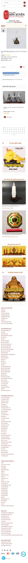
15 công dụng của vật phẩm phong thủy (11, 234)
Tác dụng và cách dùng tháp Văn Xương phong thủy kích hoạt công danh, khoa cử (13, 205)
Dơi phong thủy (4, 455)
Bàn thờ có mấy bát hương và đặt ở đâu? (12, 255)
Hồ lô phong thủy (5, 414)
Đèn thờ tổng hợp (5, 342)
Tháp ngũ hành (4, 428)
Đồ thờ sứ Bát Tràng (5, 370)
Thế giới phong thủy (5, 315)
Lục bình (3, 419)
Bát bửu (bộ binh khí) (5, 390)
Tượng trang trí (4, 483)
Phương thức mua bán (6, 533)
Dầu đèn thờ (3, 373)
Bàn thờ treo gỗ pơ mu (6, 347)
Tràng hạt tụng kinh (5, 387)
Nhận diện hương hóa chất (7, 523)
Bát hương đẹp (4, 356)
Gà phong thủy (4, 450)
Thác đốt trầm (4, 385)
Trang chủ (3, 309)
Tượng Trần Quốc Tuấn (6, 485)
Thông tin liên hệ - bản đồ (6, 543)
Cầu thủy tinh (4, 413)
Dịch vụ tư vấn (4, 440)
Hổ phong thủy (4, 490)
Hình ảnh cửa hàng (5, 313)
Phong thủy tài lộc (5, 399)
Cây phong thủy (4, 411)
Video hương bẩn (4, 524)
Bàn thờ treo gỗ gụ (5, 340)
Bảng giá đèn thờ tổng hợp (6, 335)
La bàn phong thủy (5, 418)
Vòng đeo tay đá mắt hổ (6, 442)
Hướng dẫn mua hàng (9, 75)
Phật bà (2, 471)
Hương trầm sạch (5, 382)
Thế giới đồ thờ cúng (5, 316)
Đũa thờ (3, 388)
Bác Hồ (2, 504)
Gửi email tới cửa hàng (6, 545)
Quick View (14, 95)
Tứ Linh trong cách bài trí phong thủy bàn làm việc (11, 535)
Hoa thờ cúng (4, 380)
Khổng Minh (3, 468)
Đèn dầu (3, 339)
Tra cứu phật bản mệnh (6, 321)
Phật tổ (2, 473)
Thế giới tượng (4, 318)
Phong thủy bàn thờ (5, 517)
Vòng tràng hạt (4, 443)
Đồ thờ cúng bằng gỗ (5, 371)
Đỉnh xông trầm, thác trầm (6, 378)
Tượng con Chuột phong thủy (7, 454)
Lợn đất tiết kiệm (4, 486)
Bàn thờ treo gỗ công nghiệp (7, 349)
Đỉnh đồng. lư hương (5, 376)
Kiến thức (3, 320)
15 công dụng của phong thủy (7, 512)
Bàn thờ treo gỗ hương (6, 346)
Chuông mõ (3, 363)
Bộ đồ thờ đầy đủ (4, 358)
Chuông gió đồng (4, 447)
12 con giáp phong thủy (6, 409)
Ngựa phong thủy (5, 469)
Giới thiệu (3, 311)
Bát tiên (2, 497)
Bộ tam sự (3, 361)
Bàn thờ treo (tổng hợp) (6, 344)
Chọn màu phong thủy (6, 519)
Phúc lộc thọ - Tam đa (5, 464)
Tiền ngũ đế (3, 433)
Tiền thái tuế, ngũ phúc (6, 435)
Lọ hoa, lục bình (4, 383)
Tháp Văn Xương (4, 402)
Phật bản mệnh (4, 423)
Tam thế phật (4, 500)
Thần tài (3, 476)
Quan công (3, 466)
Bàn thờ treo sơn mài (5, 351)
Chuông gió (3, 404)
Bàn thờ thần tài (4, 352)
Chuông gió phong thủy (6, 445)
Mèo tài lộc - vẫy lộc (5, 481)
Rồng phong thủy (5, 474)
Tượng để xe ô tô (4, 478)
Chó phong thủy (4, 493)
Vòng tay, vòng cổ (5, 401)
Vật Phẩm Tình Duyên (5, 438)
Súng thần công (4, 426)
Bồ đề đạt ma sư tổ (5, 498)
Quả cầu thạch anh (5, 425)
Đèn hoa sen (3, 337)
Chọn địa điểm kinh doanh (6, 526)
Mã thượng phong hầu (6, 421)
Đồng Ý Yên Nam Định (5, 368)
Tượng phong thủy (5, 437)
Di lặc (2, 462)
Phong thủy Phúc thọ (5, 407)
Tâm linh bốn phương (5, 529)
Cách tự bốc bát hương (7, 267)
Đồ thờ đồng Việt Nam (6, 366)
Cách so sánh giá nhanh (6, 531)
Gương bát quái (4, 406)
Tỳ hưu (2, 480)
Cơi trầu (2, 364)
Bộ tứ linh (3, 449)
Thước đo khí (4, 430)
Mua (24, 67)
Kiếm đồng (3, 416)
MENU (3, 26)
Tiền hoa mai (4, 431)
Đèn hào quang (4, 334)
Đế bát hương (4, 375)
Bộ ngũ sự (3, 359)
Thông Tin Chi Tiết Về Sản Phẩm (10, 73)
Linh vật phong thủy (5, 397)
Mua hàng (9, 117)
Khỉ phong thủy (4, 452)
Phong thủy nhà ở (5, 516)
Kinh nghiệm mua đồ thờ (6, 514)
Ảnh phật (3, 332)
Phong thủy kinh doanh (6, 528)
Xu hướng (3, 521)
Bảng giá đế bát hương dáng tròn (8, 354)
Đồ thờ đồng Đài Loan (5, 330)
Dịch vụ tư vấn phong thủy (6, 323)
